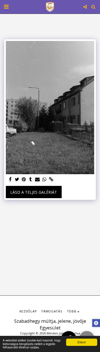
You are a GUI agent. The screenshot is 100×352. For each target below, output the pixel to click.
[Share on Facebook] (10, 179)
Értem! (82, 342)
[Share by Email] (37, 179)
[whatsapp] (44, 179)
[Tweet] (17, 179)
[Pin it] (23, 179)
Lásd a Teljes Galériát (33, 192)
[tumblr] (30, 179)
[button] (6, 6)
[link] (51, 179)
